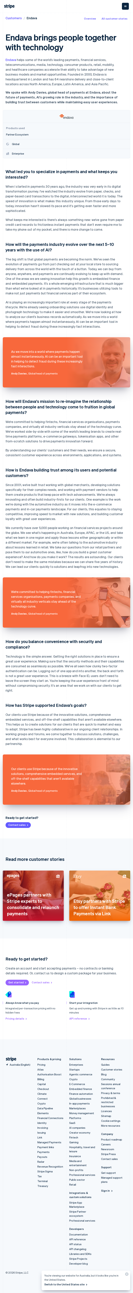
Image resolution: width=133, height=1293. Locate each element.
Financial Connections (50, 1118)
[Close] (126, 1275)
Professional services (82, 1175)
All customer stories (114, 18)
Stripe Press (108, 1154)
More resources (110, 1125)
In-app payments (79, 1103)
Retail (72, 1184)
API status (75, 1244)
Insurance (75, 1156)
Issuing (41, 1132)
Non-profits (76, 1170)
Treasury (42, 1186)
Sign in (105, 1190)
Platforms (75, 1118)
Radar (40, 1161)
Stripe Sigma (45, 1171)
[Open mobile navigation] (125, 6)
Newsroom (107, 1149)
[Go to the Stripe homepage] (10, 1059)
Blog (104, 1074)
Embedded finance (80, 1089)
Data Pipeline (45, 1108)
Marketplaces (77, 1108)
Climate (42, 1093)
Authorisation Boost (49, 1074)
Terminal (42, 1181)
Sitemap (106, 1116)
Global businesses (80, 1098)
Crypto (41, 1103)
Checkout (43, 1089)
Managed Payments (49, 1142)
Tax (39, 1176)
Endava (11, 60)
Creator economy (79, 1132)
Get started (16, 982)
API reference (78, 1018)
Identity (42, 1123)
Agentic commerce (80, 1074)
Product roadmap (111, 1139)
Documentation (78, 1234)
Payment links (45, 1147)
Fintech (73, 1137)
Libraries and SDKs (80, 1254)
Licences (106, 1111)
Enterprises (76, 1064)
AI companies (77, 1127)
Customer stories (111, 1069)
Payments (43, 1152)
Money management (81, 1113)
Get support (108, 1172)
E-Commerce (77, 1084)
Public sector (77, 1179)
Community (108, 1079)
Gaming (73, 1142)
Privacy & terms (110, 1093)
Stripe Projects (78, 1258)
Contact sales (17, 825)
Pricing (41, 1064)
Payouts (42, 1157)
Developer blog (78, 1263)
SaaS (72, 1123)
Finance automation (81, 1093)
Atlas (40, 1069)
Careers (106, 1144)
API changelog (77, 1249)
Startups (74, 1069)
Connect (42, 1098)
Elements (43, 1113)
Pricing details (15, 1018)
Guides (105, 1064)
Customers (14, 18)
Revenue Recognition (50, 1166)
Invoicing (42, 1127)
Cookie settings (110, 1120)
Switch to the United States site (64, 1284)
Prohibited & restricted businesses (108, 1102)
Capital (41, 1084)
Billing (40, 1079)
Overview (90, 18)
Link (39, 1137)
